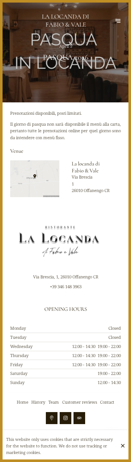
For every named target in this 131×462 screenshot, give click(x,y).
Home (22, 402)
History (38, 402)
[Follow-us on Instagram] (65, 418)
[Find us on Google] (51, 418)
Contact (107, 402)
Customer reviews (79, 402)
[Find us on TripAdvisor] (79, 418)
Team (53, 402)
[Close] (122, 446)
